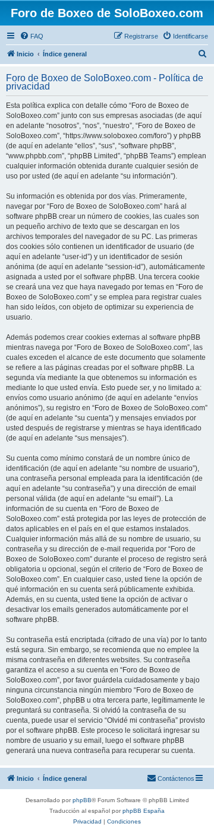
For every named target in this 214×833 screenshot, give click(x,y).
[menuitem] (31, 36)
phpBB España (143, 811)
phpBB (82, 800)
